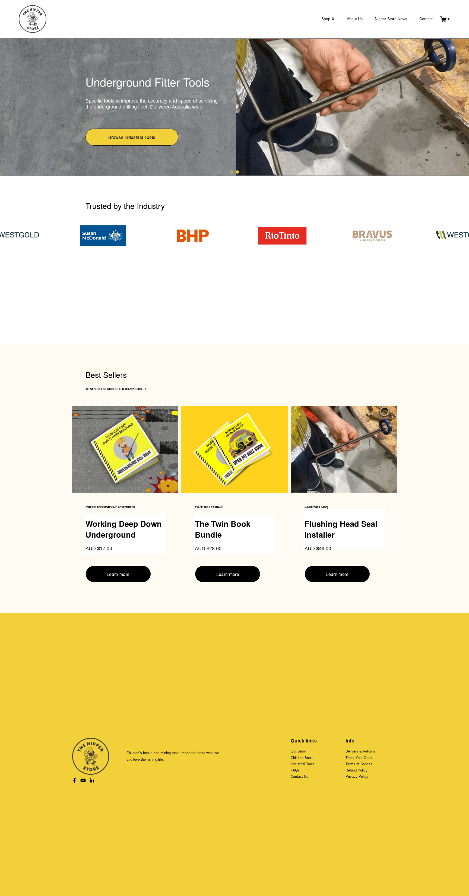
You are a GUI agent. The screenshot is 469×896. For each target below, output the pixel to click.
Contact (426, 19)
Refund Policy (356, 771)
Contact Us (299, 777)
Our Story (298, 752)
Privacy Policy (357, 777)
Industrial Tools (303, 765)
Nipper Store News (391, 19)
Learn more (118, 575)
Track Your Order (359, 758)
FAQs (295, 771)
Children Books (303, 758)
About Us (355, 19)
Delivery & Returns (360, 752)
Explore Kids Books (132, 147)
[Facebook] (74, 781)
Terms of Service (359, 765)
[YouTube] (83, 781)
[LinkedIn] (91, 781)
